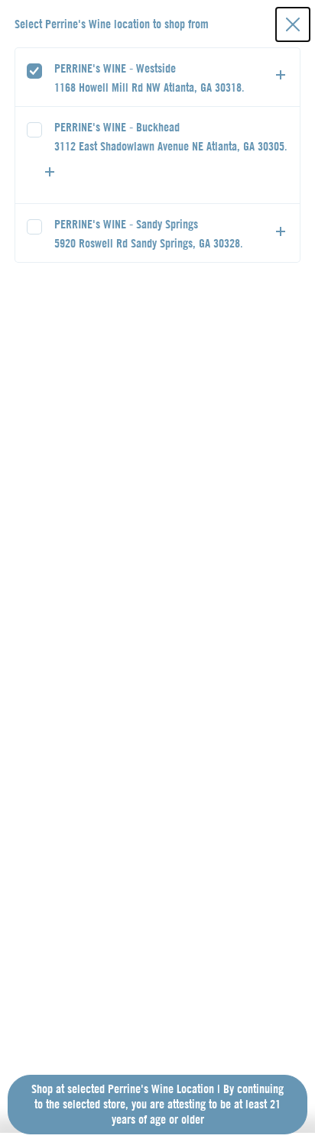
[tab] (157, 77)
